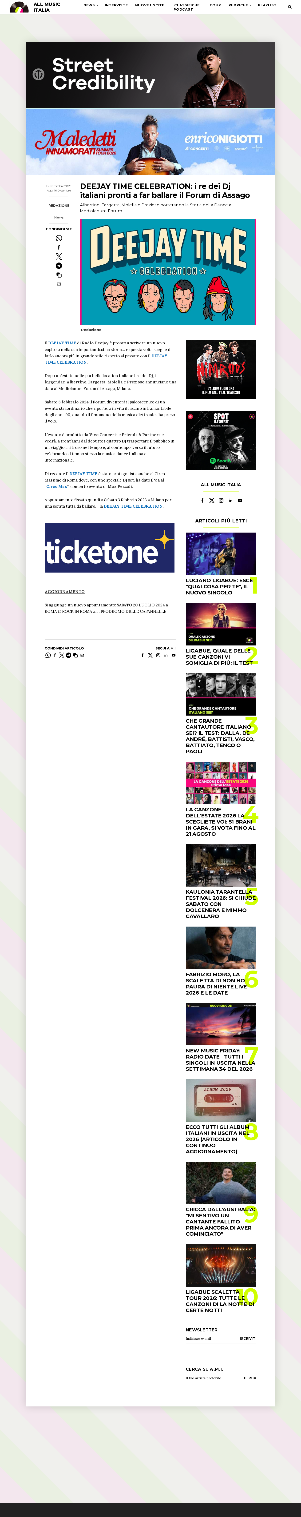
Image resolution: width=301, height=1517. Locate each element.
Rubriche (238, 5)
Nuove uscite (149, 5)
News (89, 5)
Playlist (267, 5)
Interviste (116, 5)
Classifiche (187, 5)
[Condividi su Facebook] (59, 247)
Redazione (58, 205)
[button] (59, 275)
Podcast (183, 9)
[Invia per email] (59, 284)
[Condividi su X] (59, 256)
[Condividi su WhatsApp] (59, 238)
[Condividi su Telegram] (59, 266)
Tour (215, 5)
